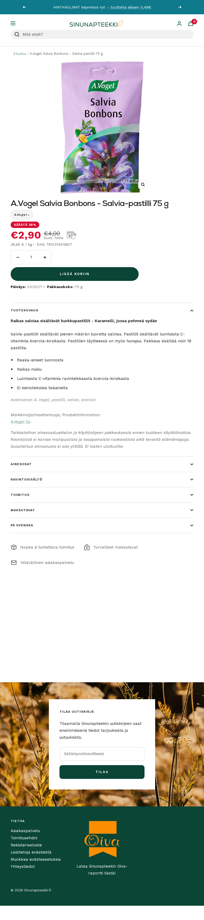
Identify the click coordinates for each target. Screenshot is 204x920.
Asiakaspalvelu (25, 830)
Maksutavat (23, 510)
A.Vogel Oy (21, 421)
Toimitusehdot (24, 838)
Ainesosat (21, 464)
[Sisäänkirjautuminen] (179, 23)
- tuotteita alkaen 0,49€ (129, 7)
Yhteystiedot (23, 866)
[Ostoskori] (190, 23)
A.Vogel (21, 215)
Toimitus (20, 495)
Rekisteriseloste (26, 845)
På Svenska (22, 525)
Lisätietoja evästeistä (31, 852)
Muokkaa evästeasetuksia (36, 859)
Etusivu (19, 54)
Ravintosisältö (26, 479)
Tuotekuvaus (24, 310)
